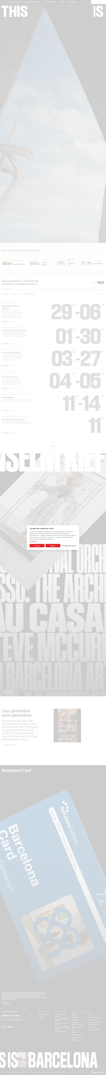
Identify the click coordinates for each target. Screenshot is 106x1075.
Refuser (53, 545)
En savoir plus (33, 541)
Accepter (37, 545)
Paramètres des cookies (69, 545)
